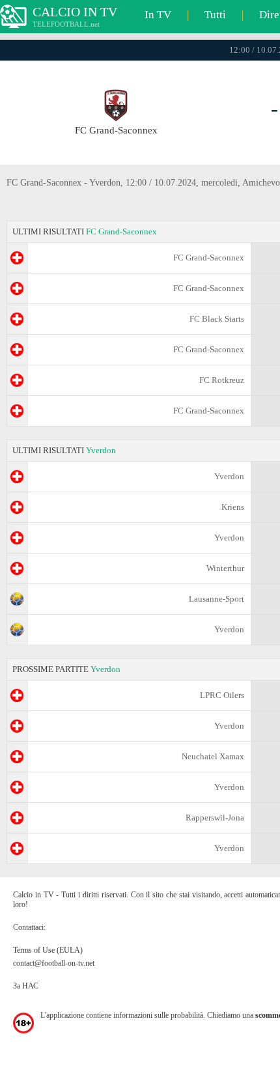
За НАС (25, 985)
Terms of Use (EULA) (48, 950)
